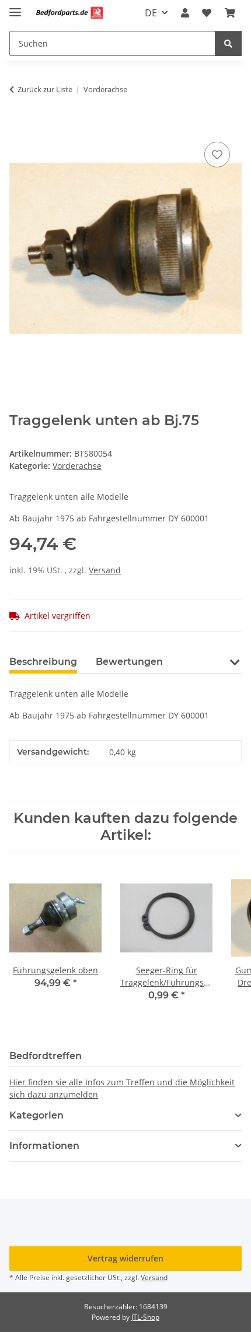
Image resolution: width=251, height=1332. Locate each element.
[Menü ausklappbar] (15, 7)
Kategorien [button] (36, 1115)
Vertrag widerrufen (125, 1258)
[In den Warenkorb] (18, 126)
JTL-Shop (145, 1317)
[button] (185, 12)
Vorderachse (77, 465)
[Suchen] (228, 43)
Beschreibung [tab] (43, 661)
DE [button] (151, 12)
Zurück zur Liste (45, 89)
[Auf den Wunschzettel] (217, 154)
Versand (105, 570)
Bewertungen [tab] (129, 661)
